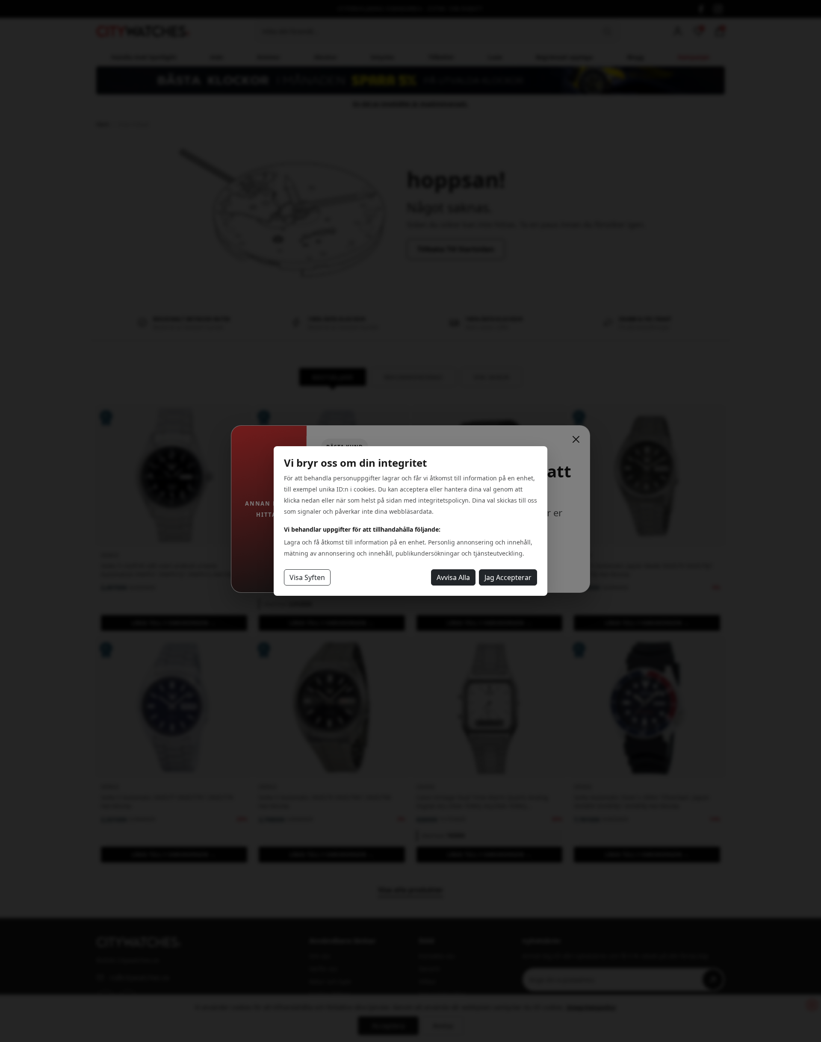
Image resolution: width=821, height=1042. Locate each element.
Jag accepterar (508, 577)
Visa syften (307, 577)
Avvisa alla (453, 577)
